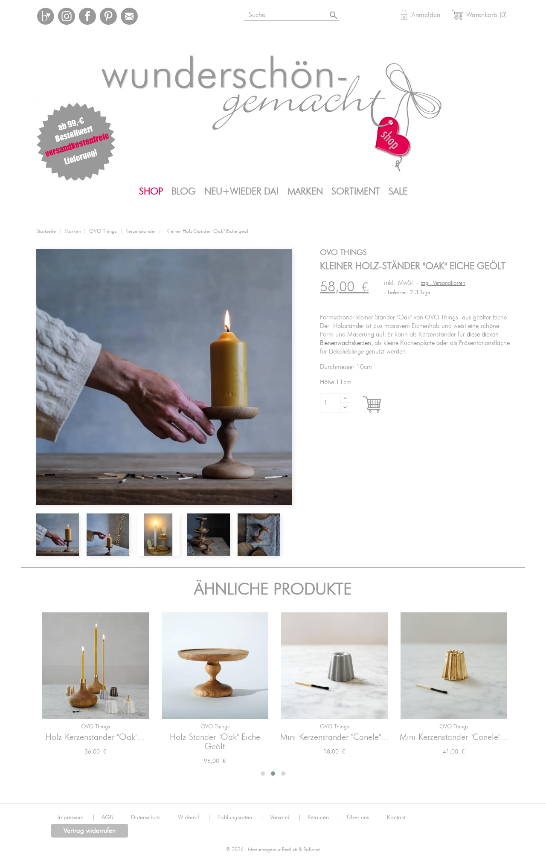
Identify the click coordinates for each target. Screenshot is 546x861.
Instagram (66, 16)
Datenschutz (151, 817)
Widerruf (194, 817)
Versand (285, 817)
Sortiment (355, 191)
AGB (113, 817)
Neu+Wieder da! (241, 191)
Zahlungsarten (240, 817)
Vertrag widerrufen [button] (90, 830)
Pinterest (108, 16)
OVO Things (95, 727)
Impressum (76, 817)
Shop (151, 191)
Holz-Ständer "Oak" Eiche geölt (215, 742)
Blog (183, 191)
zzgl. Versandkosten (443, 283)
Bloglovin (45, 16)
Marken (305, 191)
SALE (398, 191)
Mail (129, 16)
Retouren (324, 817)
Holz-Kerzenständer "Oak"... (95, 737)
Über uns (363, 817)
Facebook (87, 16)
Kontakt (396, 817)
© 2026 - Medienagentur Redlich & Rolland (273, 849)
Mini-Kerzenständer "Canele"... (334, 737)
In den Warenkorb (380, 405)
